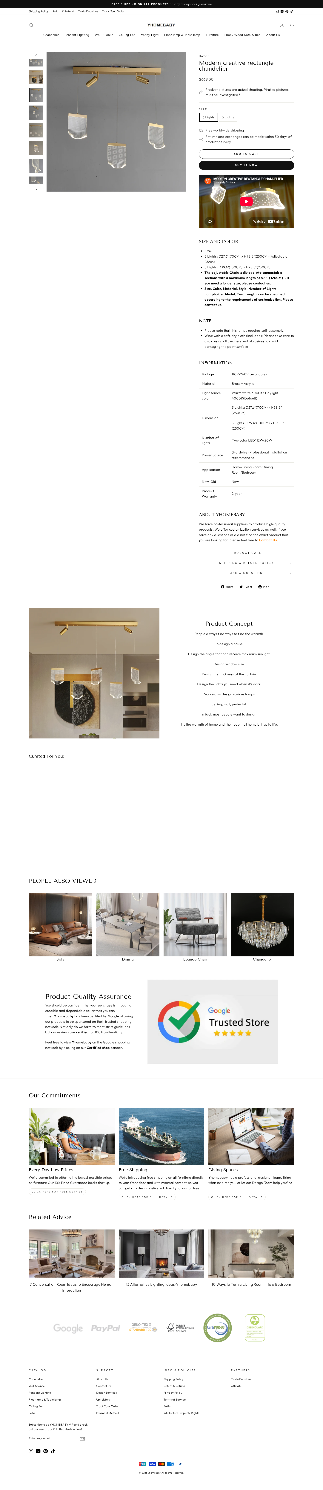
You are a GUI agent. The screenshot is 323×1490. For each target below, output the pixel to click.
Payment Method (107, 1413)
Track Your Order (113, 11)
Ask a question (246, 573)
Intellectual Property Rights (181, 1413)
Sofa (32, 1413)
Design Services (106, 1392)
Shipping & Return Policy (246, 563)
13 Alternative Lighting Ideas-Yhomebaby (161, 1284)
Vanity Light (150, 35)
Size (203, 109)
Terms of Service (175, 1399)
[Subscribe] (82, 1438)
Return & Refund (63, 11)
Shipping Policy (39, 11)
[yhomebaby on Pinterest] (45, 1451)
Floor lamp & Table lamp (182, 35)
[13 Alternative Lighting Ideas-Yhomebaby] (161, 1253)
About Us (273, 35)
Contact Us (268, 540)
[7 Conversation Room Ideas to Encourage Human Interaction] (72, 1253)
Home (203, 56)
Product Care (247, 553)
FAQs (167, 1406)
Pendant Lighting (76, 35)
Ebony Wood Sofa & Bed (242, 35)
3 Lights (208, 117)
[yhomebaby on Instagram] (31, 1451)
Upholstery (103, 1399)
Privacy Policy (173, 1392)
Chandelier (51, 35)
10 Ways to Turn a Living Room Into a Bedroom (251, 1284)
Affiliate (236, 1386)
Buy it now (246, 165)
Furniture (212, 35)
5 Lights (228, 117)
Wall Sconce (104, 35)
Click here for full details (57, 1191)
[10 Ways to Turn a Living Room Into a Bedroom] (251, 1253)
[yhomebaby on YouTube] (38, 1451)
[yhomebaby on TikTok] (53, 1451)
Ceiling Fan (127, 35)
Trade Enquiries (88, 11)
